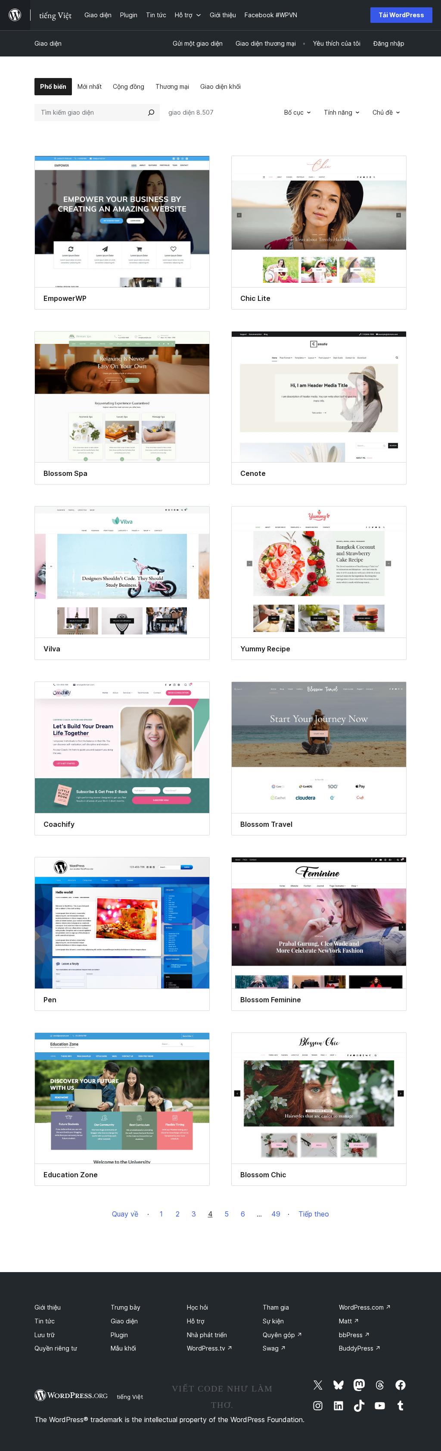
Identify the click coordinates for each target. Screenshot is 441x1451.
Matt (349, 1321)
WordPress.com (365, 1307)
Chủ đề (383, 112)
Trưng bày (125, 1307)
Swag (274, 1348)
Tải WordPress (401, 15)
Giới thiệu (47, 1307)
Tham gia (276, 1307)
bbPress (354, 1334)
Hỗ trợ (195, 1321)
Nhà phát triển (207, 1334)
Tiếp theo (313, 1214)
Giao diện (48, 43)
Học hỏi (197, 1307)
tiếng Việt (130, 1396)
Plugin (119, 1334)
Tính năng (338, 112)
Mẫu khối (123, 1348)
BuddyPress (360, 1348)
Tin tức (44, 1321)
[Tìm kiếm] (151, 112)
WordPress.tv (210, 1348)
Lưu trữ (44, 1334)
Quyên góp (282, 1334)
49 (275, 1214)
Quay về (125, 1214)
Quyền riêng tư (55, 1348)
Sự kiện (273, 1321)
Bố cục (294, 112)
